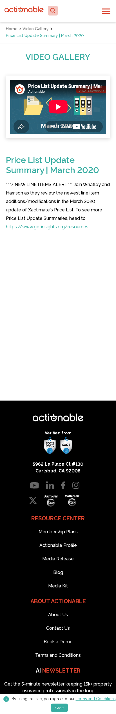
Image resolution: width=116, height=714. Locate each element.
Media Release (58, 559)
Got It (59, 708)
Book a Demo (58, 641)
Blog (58, 572)
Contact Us (58, 628)
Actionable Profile (58, 545)
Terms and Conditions (96, 699)
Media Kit (58, 586)
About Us (58, 614)
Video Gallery (36, 28)
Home (11, 28)
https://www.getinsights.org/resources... (48, 226)
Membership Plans (58, 531)
